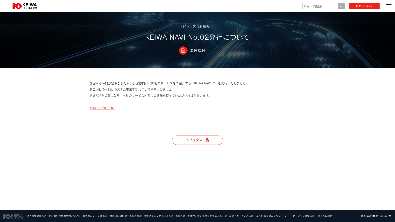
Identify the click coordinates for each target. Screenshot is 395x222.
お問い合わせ (364, 6)
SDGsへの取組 (324, 216)
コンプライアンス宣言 (241, 216)
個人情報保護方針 (36, 216)
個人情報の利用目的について (64, 216)
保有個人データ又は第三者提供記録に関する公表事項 (112, 216)
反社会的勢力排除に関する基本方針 (207, 216)
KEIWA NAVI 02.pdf (102, 108)
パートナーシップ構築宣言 (300, 216)
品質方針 (180, 216)
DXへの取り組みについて (269, 216)
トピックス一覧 (197, 140)
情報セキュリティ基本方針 (158, 216)
